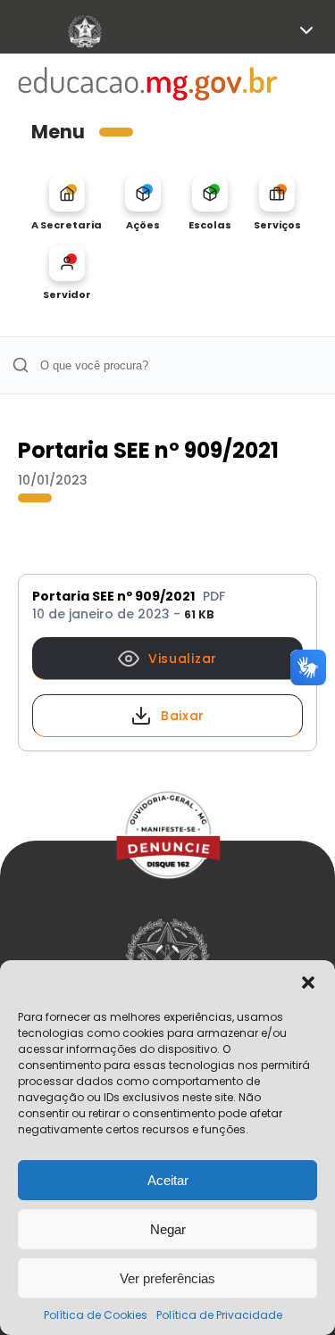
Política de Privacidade (219, 1315)
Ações (143, 224)
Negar (168, 1229)
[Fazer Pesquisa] (20, 365)
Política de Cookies (95, 1315)
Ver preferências (167, 1278)
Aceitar (167, 1180)
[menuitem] (66, 203)
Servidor (67, 294)
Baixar (183, 716)
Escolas (209, 224)
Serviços (277, 224)
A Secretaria (66, 224)
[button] (308, 982)
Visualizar (182, 659)
